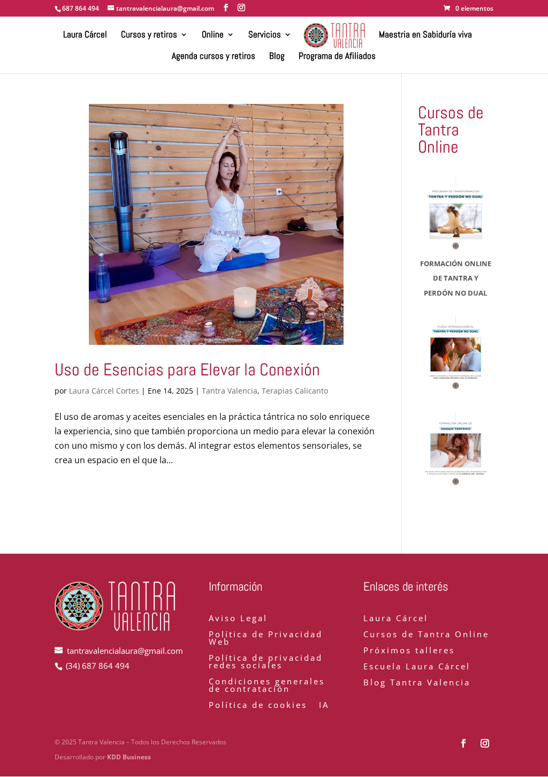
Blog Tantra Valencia (416, 683)
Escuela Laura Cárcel (416, 667)
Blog (277, 57)
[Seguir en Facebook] (463, 743)
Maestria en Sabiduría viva (425, 35)
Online (213, 35)
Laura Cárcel (85, 35)
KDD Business (129, 756)
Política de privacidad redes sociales (266, 662)
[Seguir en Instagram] (484, 743)
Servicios (264, 35)
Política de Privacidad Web (266, 638)
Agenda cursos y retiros (213, 57)
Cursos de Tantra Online (426, 634)
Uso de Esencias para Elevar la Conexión (187, 369)
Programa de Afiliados (337, 57)
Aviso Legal (238, 618)
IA (324, 705)
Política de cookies (258, 705)
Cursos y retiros (149, 35)
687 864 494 (80, 8)
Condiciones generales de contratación (267, 685)
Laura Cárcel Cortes (104, 391)
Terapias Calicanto (295, 391)
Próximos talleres (409, 650)
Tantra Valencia (229, 391)
